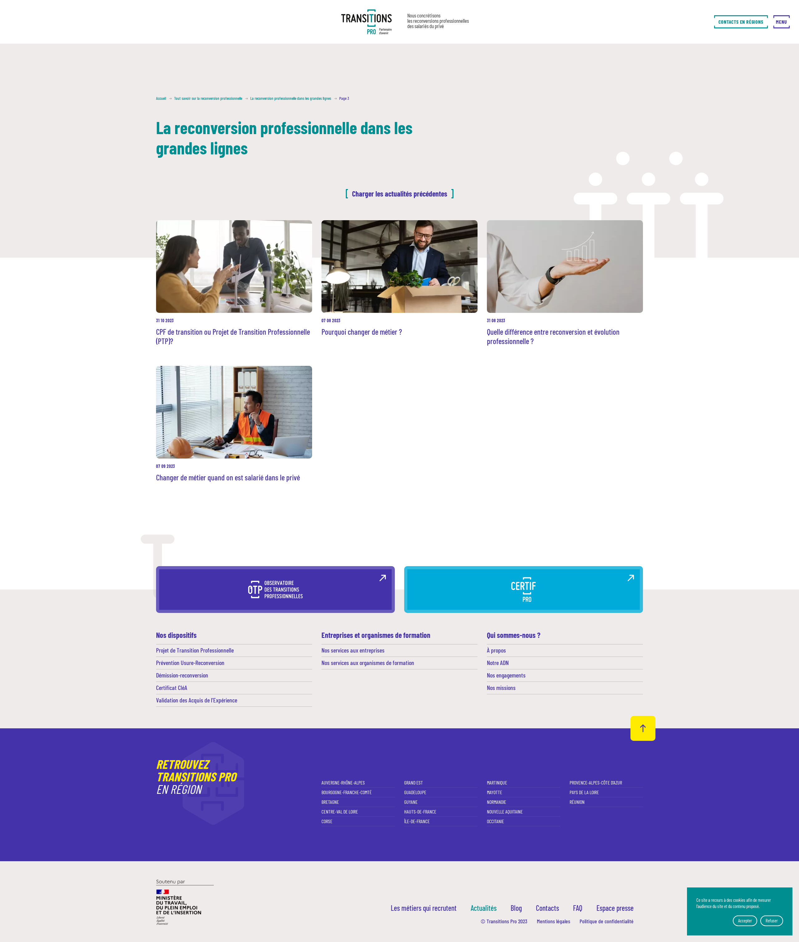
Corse (326, 821)
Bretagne (330, 802)
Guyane (411, 802)
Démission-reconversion (182, 675)
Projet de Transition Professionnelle (195, 650)
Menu (781, 22)
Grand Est (413, 782)
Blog (516, 907)
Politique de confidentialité (607, 921)
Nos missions (501, 687)
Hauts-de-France (420, 811)
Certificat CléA (171, 687)
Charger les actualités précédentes (399, 193)
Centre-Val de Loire (339, 811)
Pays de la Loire (584, 792)
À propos (496, 650)
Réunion (577, 802)
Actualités (484, 907)
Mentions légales (553, 921)
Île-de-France (417, 821)
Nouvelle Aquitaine (505, 811)
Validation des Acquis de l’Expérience (196, 700)
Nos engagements (506, 675)
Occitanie (495, 821)
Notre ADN (498, 662)
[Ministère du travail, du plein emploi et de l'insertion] (185, 901)
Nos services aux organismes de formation (367, 662)
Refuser (772, 920)
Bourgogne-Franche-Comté (346, 792)
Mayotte (494, 792)
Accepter (745, 920)
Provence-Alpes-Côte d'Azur (596, 782)
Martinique (497, 782)
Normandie (496, 802)
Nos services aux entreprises (353, 650)
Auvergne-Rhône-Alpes (343, 782)
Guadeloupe (415, 792)
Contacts (547, 907)
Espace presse (615, 907)
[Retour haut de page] (642, 728)
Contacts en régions (740, 22)
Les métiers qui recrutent (424, 907)
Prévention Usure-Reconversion (190, 662)
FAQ (577, 907)
